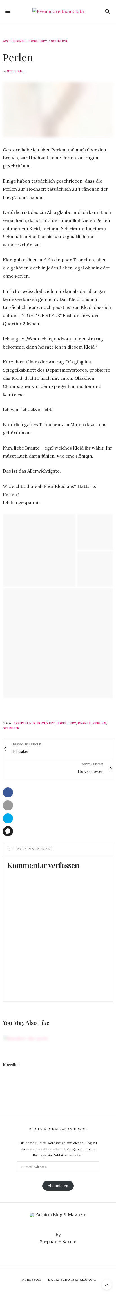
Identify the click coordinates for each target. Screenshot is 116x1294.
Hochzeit (46, 723)
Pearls (84, 723)
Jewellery (66, 723)
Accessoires (14, 41)
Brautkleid (24, 723)
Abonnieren (58, 1185)
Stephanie (16, 71)
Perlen (99, 723)
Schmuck (11, 728)
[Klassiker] (29, 1046)
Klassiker (12, 1065)
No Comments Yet (34, 849)
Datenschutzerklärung (72, 1279)
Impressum (30, 1279)
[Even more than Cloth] (58, 11)
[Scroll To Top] (107, 1285)
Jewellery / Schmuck (47, 41)
